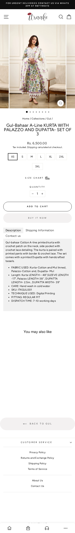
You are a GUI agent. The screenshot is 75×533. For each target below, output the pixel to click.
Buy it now (37, 218)
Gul (49, 118)
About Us (37, 480)
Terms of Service (37, 469)
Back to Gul (40, 423)
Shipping (32, 147)
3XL (37, 166)
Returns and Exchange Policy (37, 457)
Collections (38, 118)
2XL (61, 156)
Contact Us (37, 486)
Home (25, 118)
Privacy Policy (37, 452)
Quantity (37, 187)
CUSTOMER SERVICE (36, 442)
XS (12, 156)
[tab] (13, 230)
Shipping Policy (37, 463)
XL (50, 156)
